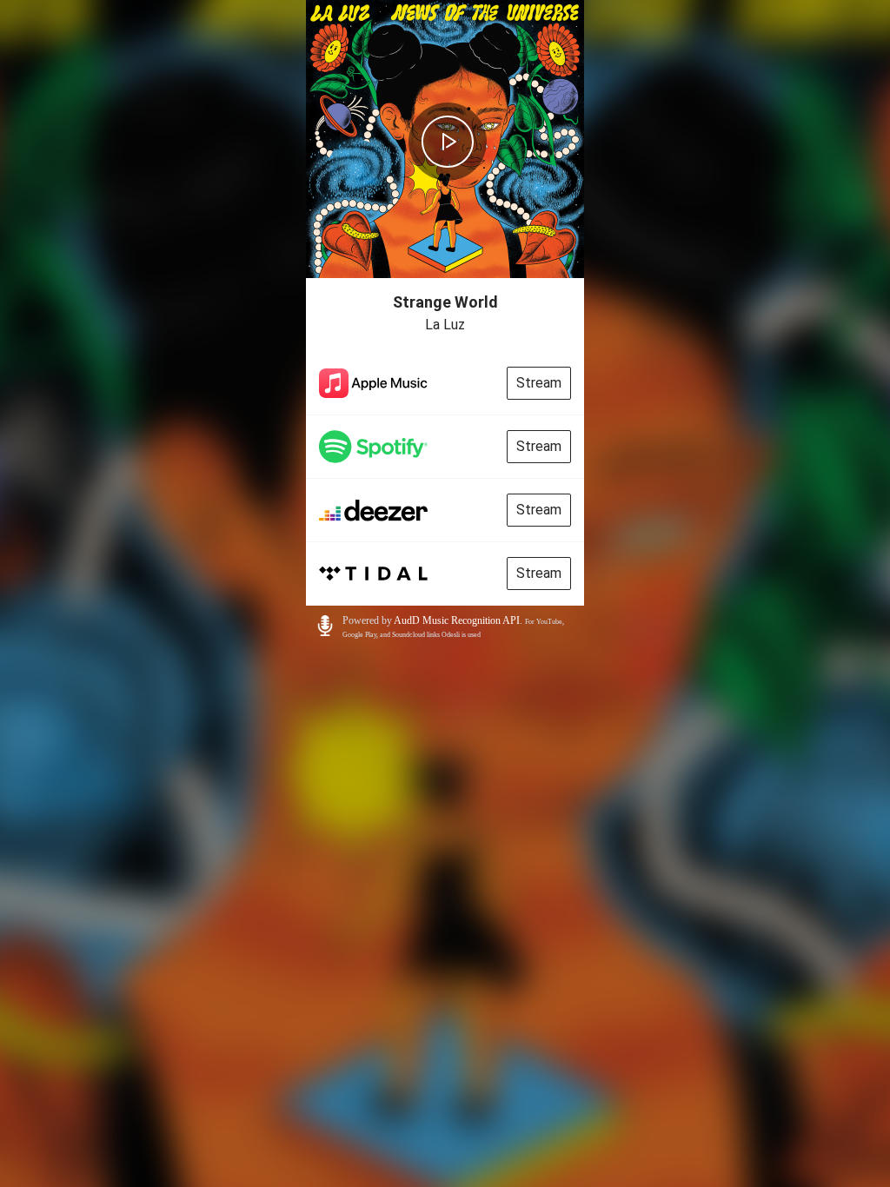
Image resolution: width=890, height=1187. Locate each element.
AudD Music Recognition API (457, 620)
